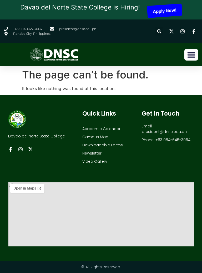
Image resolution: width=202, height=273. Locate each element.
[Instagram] (20, 149)
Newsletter (92, 153)
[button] (159, 31)
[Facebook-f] (10, 149)
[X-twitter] (30, 149)
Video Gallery (94, 161)
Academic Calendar (101, 128)
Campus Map (95, 137)
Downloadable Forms (102, 145)
